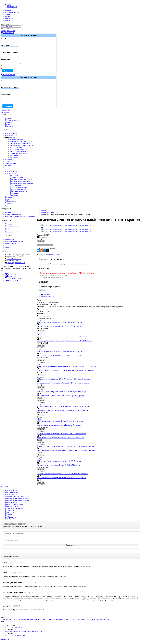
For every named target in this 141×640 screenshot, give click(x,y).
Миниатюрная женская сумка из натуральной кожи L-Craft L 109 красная (64, 341)
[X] (47, 250)
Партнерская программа (14, 241)
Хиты (7, 161)
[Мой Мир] (44, 250)
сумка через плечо (92, 619)
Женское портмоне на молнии (60, 619)
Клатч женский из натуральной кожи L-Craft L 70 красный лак (60, 438)
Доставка (8, 14)
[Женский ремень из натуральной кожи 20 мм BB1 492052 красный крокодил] (88, 446)
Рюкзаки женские (16, 139)
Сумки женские (11, 133)
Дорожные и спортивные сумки (17, 496)
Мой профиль (10, 243)
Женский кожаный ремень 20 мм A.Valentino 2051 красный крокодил (63, 383)
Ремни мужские (16, 147)
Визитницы (14, 155)
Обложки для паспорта (18, 153)
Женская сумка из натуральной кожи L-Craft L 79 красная (58, 465)
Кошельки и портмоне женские (21, 143)
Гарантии (8, 16)
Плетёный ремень (78, 619)
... (6, 167)
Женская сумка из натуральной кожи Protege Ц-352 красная (59, 355)
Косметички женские (18, 151)
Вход (9, 5)
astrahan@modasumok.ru (16, 263)
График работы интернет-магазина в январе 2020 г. (24, 631)
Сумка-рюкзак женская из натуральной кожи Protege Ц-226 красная (62, 410)
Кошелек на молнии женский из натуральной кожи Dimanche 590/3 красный (65, 370)
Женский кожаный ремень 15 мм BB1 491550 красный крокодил (61, 396)
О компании (10, 10)
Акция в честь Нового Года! (15, 635)
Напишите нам (8, 33)
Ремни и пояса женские (18, 149)
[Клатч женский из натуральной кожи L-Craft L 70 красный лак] (88, 434)
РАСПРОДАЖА (11, 518)
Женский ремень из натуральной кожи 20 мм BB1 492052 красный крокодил (66, 450)
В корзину (41, 241)
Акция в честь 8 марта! (14, 627)
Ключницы (14, 157)
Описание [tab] (46, 294)
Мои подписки (11, 247)
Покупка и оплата (12, 12)
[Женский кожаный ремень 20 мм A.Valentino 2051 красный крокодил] (88, 379)
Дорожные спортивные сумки (21, 141)
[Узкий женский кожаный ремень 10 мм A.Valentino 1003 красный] (88, 474)
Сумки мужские (11, 135)
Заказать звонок (8, 75)
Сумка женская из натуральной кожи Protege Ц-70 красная (59, 425)
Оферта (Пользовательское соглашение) (20, 216)
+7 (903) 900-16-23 (8, 31)
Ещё (7, 20)
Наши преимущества (13, 214)
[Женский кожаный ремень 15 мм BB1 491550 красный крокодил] (88, 392)
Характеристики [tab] (49, 296)
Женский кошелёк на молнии (37, 619)
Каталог (5, 486)
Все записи (5, 639)
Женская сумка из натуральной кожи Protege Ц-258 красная (59, 326)
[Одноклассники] (41, 250)
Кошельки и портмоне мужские (21, 145)
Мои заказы (9, 239)
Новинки (8, 159)
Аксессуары (13, 137)
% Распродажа (10, 163)
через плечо (104, 619)
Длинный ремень (19, 619)
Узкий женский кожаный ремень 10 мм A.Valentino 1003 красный (61, 478)
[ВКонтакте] (38, 250)
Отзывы (8, 165)
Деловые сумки (7, 619)
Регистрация (12, 7)
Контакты (9, 18)
